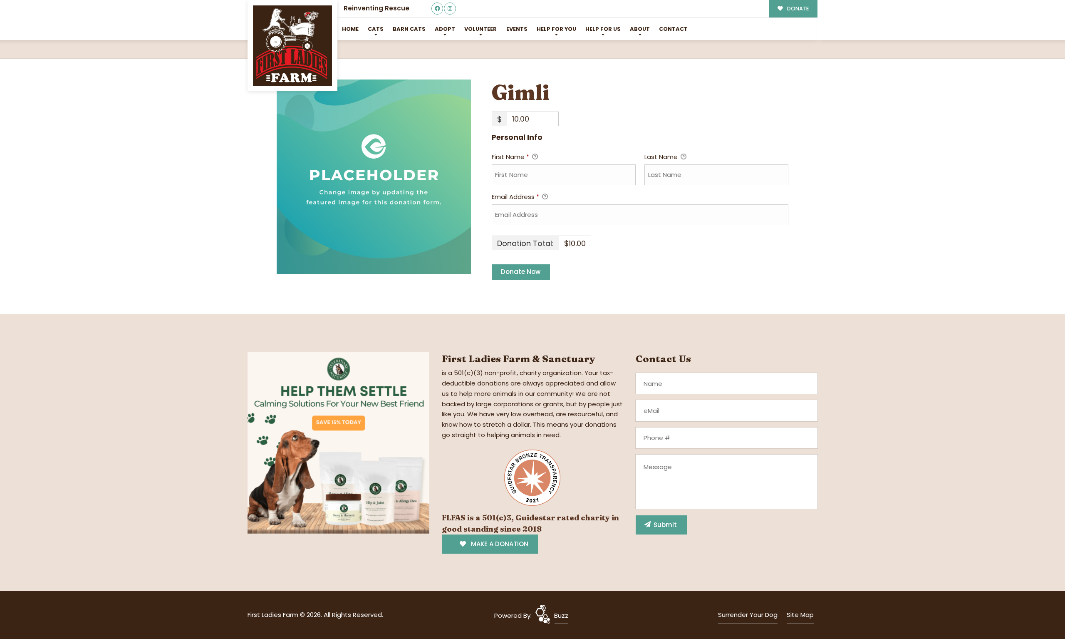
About (640, 29)
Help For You (556, 29)
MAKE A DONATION (498, 544)
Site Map (800, 614)
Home (350, 29)
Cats (376, 29)
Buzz (561, 615)
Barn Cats (409, 29)
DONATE (797, 8)
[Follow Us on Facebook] (437, 8)
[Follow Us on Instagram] (450, 8)
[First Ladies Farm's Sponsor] (338, 442)
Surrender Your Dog (748, 614)
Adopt (445, 29)
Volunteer (480, 29)
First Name (510, 156)
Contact (673, 29)
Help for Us (603, 29)
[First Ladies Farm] (292, 45)
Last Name (661, 156)
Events (517, 29)
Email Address (515, 196)
